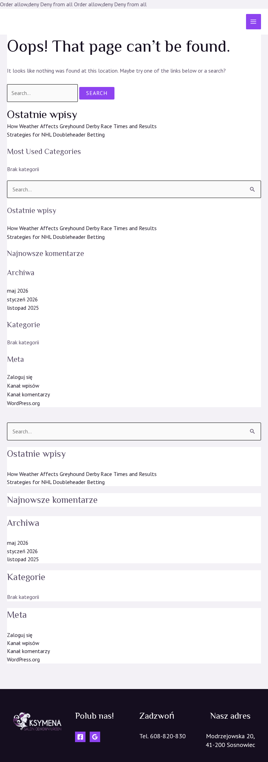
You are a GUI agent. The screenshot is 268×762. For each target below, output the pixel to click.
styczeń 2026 (22, 299)
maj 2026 (17, 290)
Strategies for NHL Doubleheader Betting (56, 134)
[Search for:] (43, 92)
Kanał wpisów (23, 385)
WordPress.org (23, 403)
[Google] (95, 737)
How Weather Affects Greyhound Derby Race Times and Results (82, 126)
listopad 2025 (23, 307)
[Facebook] (80, 737)
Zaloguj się (19, 376)
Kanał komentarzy (28, 394)
